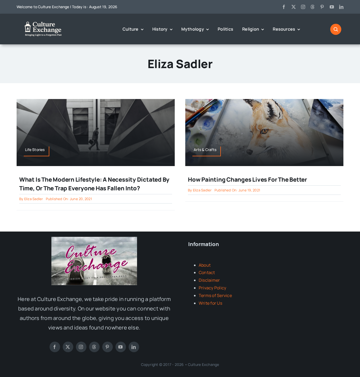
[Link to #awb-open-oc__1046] (335, 29)
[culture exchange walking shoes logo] (94, 239)
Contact (207, 272)
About (205, 265)
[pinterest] (322, 7)
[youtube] (332, 7)
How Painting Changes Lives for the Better (247, 179)
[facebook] (284, 7)
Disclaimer (209, 280)
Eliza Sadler (33, 198)
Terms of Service (215, 295)
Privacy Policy (212, 288)
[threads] (312, 7)
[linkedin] (341, 7)
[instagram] (303, 7)
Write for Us (210, 303)
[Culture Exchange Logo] (44, 22)
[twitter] (293, 7)
